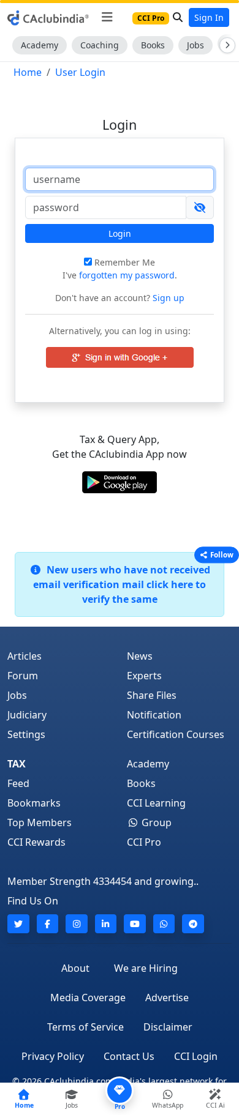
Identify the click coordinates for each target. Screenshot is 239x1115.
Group (155, 822)
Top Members (39, 822)
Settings (26, 734)
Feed (18, 783)
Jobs (195, 45)
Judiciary (27, 715)
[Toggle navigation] (107, 17)
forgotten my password (127, 275)
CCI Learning (156, 803)
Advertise (167, 997)
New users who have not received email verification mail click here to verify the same (121, 584)
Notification (154, 715)
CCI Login (196, 1056)
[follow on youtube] (135, 923)
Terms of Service (85, 1027)
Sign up (167, 298)
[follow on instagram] (77, 923)
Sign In (209, 17)
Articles (24, 656)
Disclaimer (167, 1027)
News (140, 656)
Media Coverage (88, 997)
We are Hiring (146, 968)
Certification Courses (175, 734)
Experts (144, 675)
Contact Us (129, 1056)
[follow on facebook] (48, 923)
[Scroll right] (225, 45)
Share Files (151, 695)
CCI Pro (144, 842)
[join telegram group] (193, 923)
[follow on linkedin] (106, 923)
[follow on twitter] (18, 923)
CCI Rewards (36, 842)
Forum (22, 675)
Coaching (99, 45)
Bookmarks (34, 803)
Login (119, 233)
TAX (16, 763)
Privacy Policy (52, 1056)
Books (153, 45)
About (75, 968)
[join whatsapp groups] (164, 923)
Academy (39, 45)
